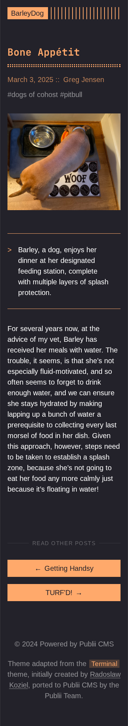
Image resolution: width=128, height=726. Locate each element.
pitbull (73, 94)
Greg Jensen (83, 79)
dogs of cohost (34, 94)
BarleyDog (27, 13)
